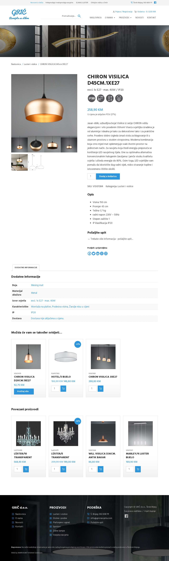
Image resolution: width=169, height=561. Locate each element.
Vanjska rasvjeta (60, 535)
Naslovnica (96, 17)
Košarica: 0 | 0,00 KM (147, 11)
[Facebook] (89, 253)
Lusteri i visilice (30, 64)
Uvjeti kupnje (150, 511)
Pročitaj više (23, 391)
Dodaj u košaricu (108, 176)
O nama (109, 17)
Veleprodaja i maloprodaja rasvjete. (49, 2)
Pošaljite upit (97, 522)
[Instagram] (106, 253)
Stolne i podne (60, 518)
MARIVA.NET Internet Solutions (30, 552)
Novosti (19, 522)
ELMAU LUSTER (72, 2)
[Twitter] (93, 253)
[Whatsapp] (102, 253)
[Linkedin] (97, 253)
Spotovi (57, 526)
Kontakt (151, 17)
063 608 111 (147, 2)
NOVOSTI (139, 17)
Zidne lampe (59, 531)
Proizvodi (124, 17)
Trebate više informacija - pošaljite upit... (110, 239)
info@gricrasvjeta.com (101, 518)
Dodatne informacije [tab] (26, 267)
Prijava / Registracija (123, 11)
